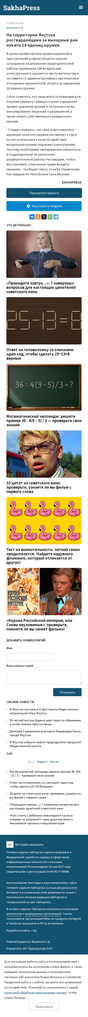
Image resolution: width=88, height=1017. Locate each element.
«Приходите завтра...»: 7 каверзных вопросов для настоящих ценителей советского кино (41, 287)
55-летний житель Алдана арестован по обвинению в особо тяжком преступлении (45, 722)
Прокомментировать (44, 193)
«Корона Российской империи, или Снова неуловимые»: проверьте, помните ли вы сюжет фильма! (39, 625)
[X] (44, 216)
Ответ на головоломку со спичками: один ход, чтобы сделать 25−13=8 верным (40, 354)
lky (34, 930)
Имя (9, 648)
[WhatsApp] (50, 216)
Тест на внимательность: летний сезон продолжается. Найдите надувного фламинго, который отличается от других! (43, 556)
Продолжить (44, 1007)
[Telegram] (56, 216)
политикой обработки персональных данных (35, 992)
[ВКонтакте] (32, 216)
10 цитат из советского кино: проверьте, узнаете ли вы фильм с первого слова (38, 487)
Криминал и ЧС (14, 27)
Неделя (42, 762)
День (30, 762)
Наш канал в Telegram (47, 206)
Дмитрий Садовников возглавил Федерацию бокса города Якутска (45, 733)
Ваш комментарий (19, 666)
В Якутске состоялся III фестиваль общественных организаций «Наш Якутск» (44, 711)
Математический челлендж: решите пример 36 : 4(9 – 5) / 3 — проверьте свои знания (44, 420)
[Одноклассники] (38, 216)
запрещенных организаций (43, 914)
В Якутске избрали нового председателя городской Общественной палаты (45, 744)
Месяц (54, 762)
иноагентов (14, 914)
